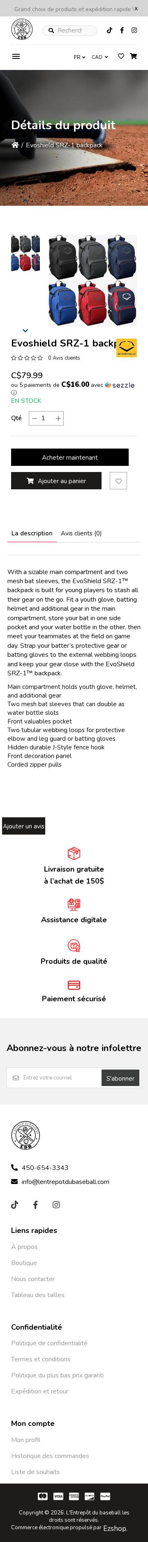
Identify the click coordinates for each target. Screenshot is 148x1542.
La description (32, 533)
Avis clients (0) (81, 533)
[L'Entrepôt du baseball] (22, 37)
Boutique (24, 1263)
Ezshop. (115, 1528)
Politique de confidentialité (49, 1343)
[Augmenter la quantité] (58, 418)
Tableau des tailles (38, 1295)
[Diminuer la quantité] (34, 418)
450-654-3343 (45, 1167)
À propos (24, 1246)
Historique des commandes (50, 1456)
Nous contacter (33, 1279)
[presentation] (25, 199)
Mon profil (25, 1439)
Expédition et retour (39, 1391)
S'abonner (120, 1079)
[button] (25, 253)
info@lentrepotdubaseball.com (65, 1181)
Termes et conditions (41, 1359)
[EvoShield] (126, 347)
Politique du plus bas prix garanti (57, 1375)
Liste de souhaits (35, 1472)
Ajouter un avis (23, 826)
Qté (16, 418)
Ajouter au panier (62, 481)
